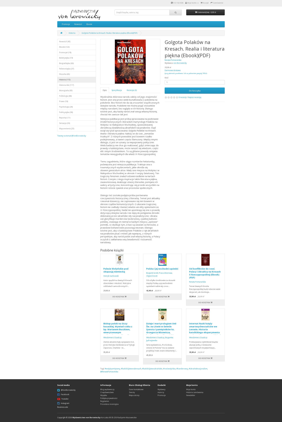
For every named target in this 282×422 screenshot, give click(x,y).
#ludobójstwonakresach (131, 368)
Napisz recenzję (194, 97)
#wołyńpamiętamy (112, 368)
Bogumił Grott (152, 273)
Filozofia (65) (64, 74)
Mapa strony (134, 395)
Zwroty (132, 392)
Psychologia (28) (66, 107)
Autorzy (161, 392)
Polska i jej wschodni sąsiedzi (162, 268)
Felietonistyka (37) (66, 68)
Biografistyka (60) (66, 63)
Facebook (65, 394)
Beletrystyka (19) (66, 58)
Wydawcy (161, 389)
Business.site (62, 407)
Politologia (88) (65, 96)
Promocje (66, 24)
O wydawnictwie (107, 392)
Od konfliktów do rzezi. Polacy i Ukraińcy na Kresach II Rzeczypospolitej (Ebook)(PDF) (205, 273)
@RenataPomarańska (109, 371)
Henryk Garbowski (111, 276)
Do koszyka (194, 90)
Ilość (166, 77)
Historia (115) (64, 79)
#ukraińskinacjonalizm (198, 368)
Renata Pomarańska (197, 282)
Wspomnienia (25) (66, 128)
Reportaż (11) (64, 117)
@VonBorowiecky (68, 390)
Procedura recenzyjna (109, 404)
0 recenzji (183, 97)
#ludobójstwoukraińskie (152, 368)
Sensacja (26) (64, 123)
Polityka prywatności (108, 398)
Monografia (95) (65, 90)
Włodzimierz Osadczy (112, 337)
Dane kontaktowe (136, 389)
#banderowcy (182, 368)
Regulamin (104, 401)
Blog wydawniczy (107, 389)
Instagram (65, 403)
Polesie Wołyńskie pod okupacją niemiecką (115, 270)
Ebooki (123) (64, 47)
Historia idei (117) (66, 85)
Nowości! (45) (64, 41)
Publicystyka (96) (66, 112)
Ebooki (89, 24)
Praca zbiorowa (165, 273)
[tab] (104, 90)
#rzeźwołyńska (169, 368)
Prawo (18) (63, 101)
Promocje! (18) (65, 52)
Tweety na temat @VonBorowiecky (71, 136)
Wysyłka (103, 395)
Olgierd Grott (151, 276)
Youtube (64, 399)
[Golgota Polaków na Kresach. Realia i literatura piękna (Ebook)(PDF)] (130, 61)
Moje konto (191, 389)
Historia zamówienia (194, 392)
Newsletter (190, 395)
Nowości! (78, 24)
